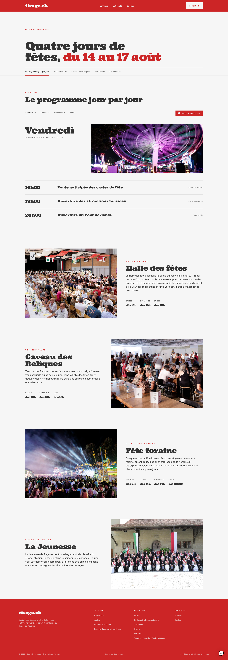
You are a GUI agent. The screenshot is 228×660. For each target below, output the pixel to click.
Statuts (137, 629)
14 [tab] (30, 112)
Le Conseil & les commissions (146, 620)
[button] (221, 653)
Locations (138, 633)
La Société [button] (117, 6)
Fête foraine (100, 71)
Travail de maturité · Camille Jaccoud (149, 638)
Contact (192, 6)
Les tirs (97, 620)
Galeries (130, 6)
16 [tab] (59, 112)
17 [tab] (73, 112)
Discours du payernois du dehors (107, 629)
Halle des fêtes (60, 71)
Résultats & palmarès (102, 624)
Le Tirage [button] (104, 6)
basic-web (118, 654)
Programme (98, 615)
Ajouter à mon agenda (191, 113)
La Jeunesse (115, 71)
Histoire (137, 615)
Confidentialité (186, 654)
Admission (138, 624)
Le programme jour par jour (37, 71)
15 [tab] (45, 112)
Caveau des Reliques (81, 71)
